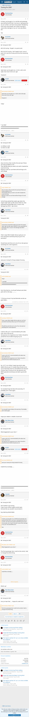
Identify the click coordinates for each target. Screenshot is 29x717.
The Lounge (6, 635)
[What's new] (24, 1)
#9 (27, 254)
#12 (27, 346)
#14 (27, 400)
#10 (27, 269)
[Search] (27, 1)
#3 (27, 64)
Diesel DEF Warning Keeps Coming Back (13, 632)
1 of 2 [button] (10, 613)
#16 (27, 453)
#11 (27, 311)
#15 (27, 426)
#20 (27, 595)
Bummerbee (5, 9)
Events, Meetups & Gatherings (10, 642)
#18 (27, 537)
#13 (27, 383)
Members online (6, 647)
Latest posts (4, 625)
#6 (27, 157)
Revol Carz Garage (7, 630)
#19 (27, 562)
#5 (27, 140)
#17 (27, 499)
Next (15, 613)
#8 (27, 215)
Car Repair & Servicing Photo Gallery (13, 627)
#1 (27, 19)
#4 (27, 84)
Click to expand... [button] (14, 581)
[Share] (26, 19)
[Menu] (2, 2)
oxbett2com (25, 663)
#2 (27, 42)
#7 (27, 180)
